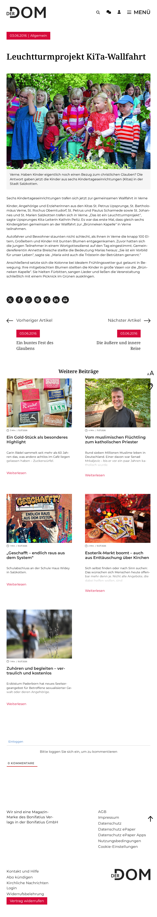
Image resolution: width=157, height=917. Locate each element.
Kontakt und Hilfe (23, 871)
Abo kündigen (20, 877)
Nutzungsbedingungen (119, 841)
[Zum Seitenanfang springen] (150, 818)
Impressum (108, 817)
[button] (10, 299)
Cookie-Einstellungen (118, 846)
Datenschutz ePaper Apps (122, 835)
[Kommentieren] (108, 12)
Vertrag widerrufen (27, 901)
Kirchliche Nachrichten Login (27, 885)
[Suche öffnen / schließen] (98, 12)
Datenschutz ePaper (117, 829)
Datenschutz (109, 823)
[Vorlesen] (150, 386)
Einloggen (15, 741)
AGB (102, 811)
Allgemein (38, 36)
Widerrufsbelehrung (25, 894)
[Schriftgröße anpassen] (150, 373)
